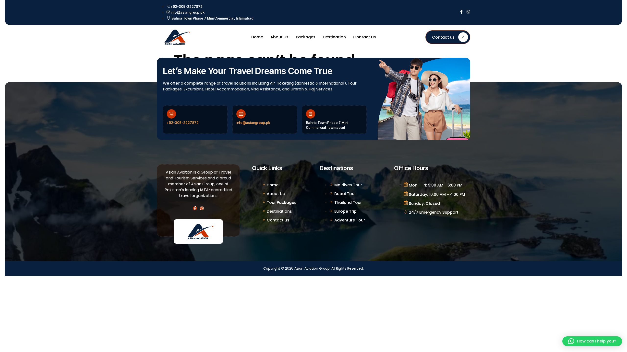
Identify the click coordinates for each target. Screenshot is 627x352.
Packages (305, 37)
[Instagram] (468, 12)
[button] (592, 341)
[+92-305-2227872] (171, 114)
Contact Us (364, 37)
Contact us (443, 37)
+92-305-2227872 (183, 123)
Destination (334, 37)
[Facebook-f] (461, 12)
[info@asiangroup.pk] (241, 114)
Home (257, 37)
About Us (279, 37)
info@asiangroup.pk (253, 123)
